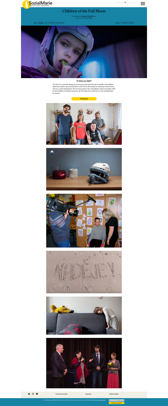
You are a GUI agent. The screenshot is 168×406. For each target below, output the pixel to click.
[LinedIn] (36, 394)
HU (128, 2)
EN (119, 2)
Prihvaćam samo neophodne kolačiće (117, 400)
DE (116, 2)
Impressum (88, 394)
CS (122, 2)
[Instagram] (32, 394)
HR (125, 2)
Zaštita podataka (114, 394)
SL (134, 2)
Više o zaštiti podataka (99, 400)
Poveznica (84, 99)
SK (131, 2)
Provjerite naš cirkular (62, 394)
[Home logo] (36, 4)
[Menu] (144, 3)
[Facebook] (28, 394)
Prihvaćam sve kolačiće (116, 403)
